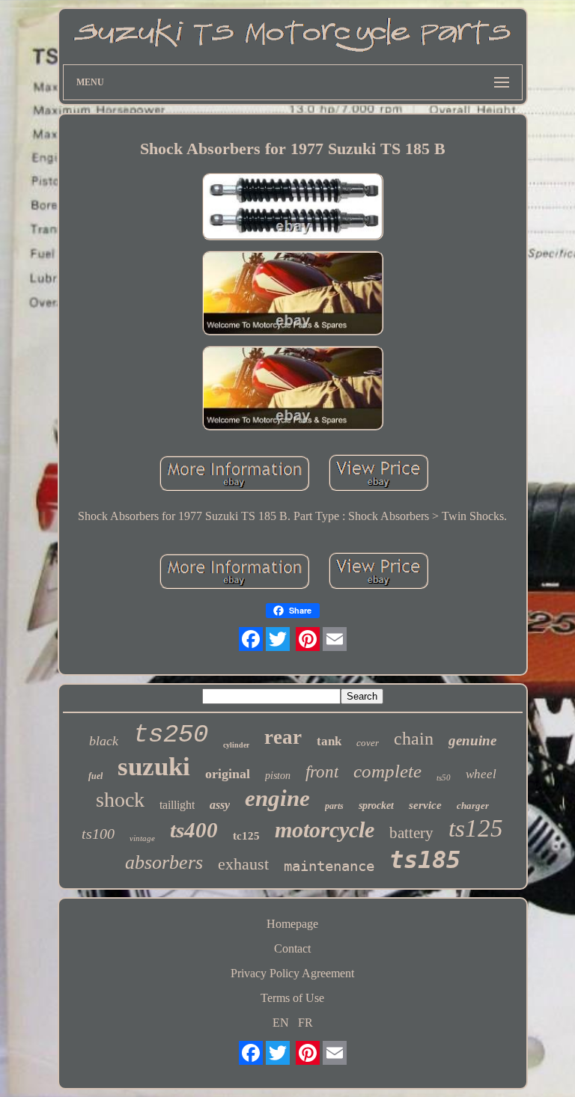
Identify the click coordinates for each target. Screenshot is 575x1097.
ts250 (170, 735)
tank (329, 741)
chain (413, 738)
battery (411, 833)
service (425, 805)
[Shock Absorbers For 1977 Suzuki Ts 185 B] (293, 208)
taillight (177, 804)
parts (334, 806)
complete (387, 771)
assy (220, 804)
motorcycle (324, 829)
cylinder (236, 745)
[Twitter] (278, 639)
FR (305, 1022)
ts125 (475, 828)
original (227, 773)
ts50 (443, 777)
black (103, 740)
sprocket (376, 805)
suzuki (154, 766)
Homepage (292, 923)
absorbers (164, 862)
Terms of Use (292, 997)
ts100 (98, 833)
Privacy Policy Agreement (292, 973)
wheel (481, 774)
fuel (95, 776)
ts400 (194, 830)
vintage (142, 838)
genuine (472, 740)
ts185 (424, 860)
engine (277, 798)
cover (367, 742)
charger (473, 805)
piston (277, 775)
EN (281, 1022)
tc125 (246, 836)
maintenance (329, 866)
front (321, 772)
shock (120, 799)
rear (283, 737)
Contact (292, 948)
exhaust (243, 864)
